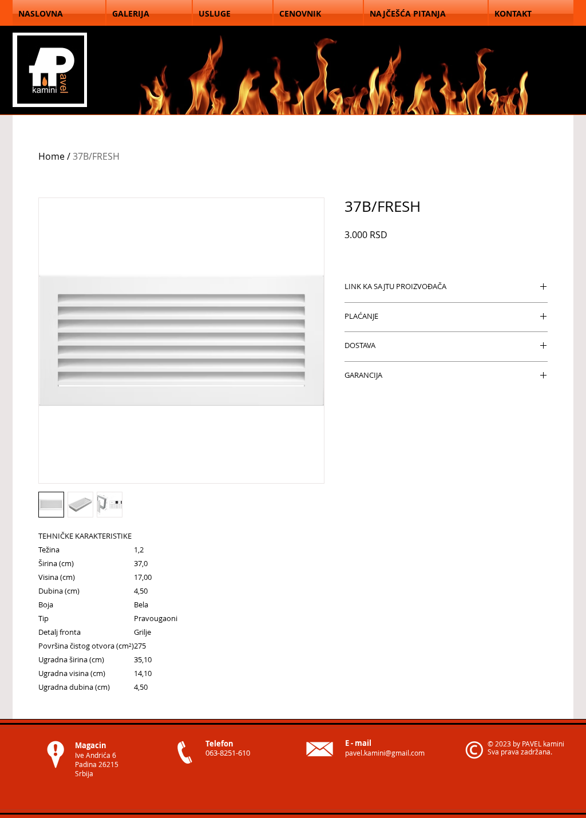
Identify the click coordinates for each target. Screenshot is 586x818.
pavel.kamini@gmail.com (385, 752)
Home (51, 156)
